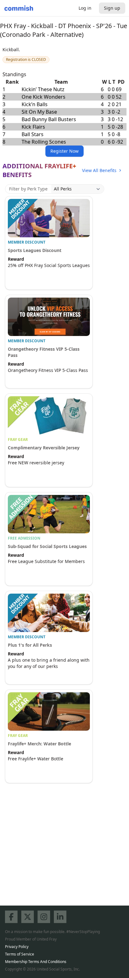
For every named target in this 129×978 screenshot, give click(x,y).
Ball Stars (33, 134)
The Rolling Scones (44, 141)
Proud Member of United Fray (31, 939)
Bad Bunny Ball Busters (49, 119)
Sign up (112, 8)
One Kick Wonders (43, 96)
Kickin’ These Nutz (43, 89)
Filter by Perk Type (28, 189)
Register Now (64, 151)
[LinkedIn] (60, 917)
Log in (85, 8)
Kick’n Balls (35, 104)
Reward (16, 259)
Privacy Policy (16, 946)
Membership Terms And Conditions (35, 961)
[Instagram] (44, 917)
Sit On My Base (39, 111)
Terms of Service (19, 954)
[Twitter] (27, 917)
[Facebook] (11, 917)
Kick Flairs (33, 126)
